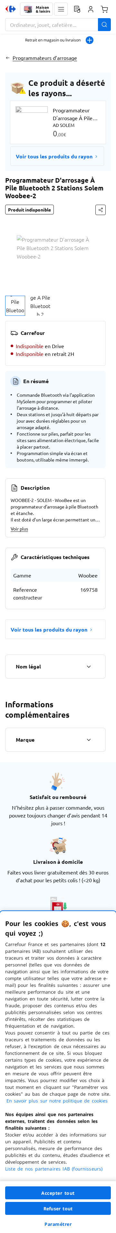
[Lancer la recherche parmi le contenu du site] (104, 24)
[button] (61, 9)
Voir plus (19, 528)
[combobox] (58, 24)
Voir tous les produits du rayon (54, 156)
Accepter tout (58, 1193)
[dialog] (58, 1072)
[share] (100, 210)
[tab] (15, 306)
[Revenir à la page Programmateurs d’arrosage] (7, 57)
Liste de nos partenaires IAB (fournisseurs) (53, 1169)
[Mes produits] (77, 9)
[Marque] (88, 739)
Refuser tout (58, 1208)
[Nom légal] (88, 666)
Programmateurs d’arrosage (45, 57)
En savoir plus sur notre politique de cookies (57, 1101)
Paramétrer (58, 1224)
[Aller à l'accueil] (10, 9)
